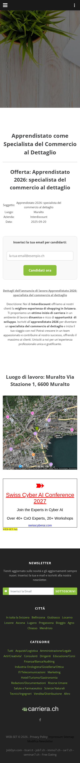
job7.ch (40, 750)
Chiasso (32, 628)
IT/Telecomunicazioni (31, 672)
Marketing (54, 672)
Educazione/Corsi (64, 656)
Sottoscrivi (65, 591)
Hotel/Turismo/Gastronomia (39, 677)
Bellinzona (38, 617)
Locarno (67, 617)
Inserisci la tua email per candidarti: (40, 242)
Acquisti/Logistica (26, 650)
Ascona (20, 623)
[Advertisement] (40, 60)
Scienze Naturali (54, 688)
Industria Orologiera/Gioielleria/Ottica (39, 667)
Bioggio (60, 623)
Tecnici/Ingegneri (21, 693)
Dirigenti (45, 656)
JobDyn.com (14, 750)
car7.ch (67, 750)
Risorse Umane (57, 683)
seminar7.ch (31, 754)
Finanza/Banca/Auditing (39, 661)
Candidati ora (40, 270)
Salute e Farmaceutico (28, 688)
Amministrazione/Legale (55, 650)
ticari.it (28, 750)
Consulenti (31, 656)
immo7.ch (53, 750)
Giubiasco (53, 617)
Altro (67, 693)
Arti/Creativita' (13, 656)
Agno (71, 623)
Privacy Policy (39, 737)
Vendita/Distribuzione (48, 693)
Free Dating (49, 754)
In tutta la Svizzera (17, 617)
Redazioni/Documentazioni (28, 683)
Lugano (32, 623)
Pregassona (46, 623)
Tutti (10, 650)
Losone (9, 623)
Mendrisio (46, 628)
